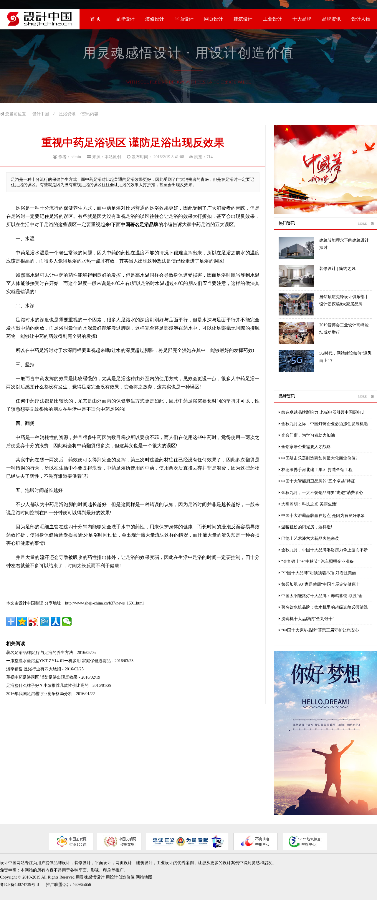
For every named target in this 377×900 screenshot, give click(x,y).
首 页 (95, 18)
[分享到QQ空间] (22, 621)
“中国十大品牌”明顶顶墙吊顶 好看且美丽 (318, 573)
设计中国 (40, 114)
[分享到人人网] (55, 621)
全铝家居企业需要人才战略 (305, 447)
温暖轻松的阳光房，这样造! (306, 527)
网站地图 (144, 877)
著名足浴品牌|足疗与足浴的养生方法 (39, 652)
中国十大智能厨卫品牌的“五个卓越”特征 (317, 481)
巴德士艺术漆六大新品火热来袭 (309, 538)
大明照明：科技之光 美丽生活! (309, 504)
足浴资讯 (67, 114)
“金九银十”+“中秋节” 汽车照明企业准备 (317, 561)
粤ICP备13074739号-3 (19, 884)
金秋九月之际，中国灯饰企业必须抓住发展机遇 (324, 424)
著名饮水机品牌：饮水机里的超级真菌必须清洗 (324, 607)
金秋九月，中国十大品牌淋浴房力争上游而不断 (324, 550)
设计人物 (360, 18)
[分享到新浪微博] (33, 621)
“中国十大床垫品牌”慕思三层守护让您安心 (319, 630)
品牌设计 (125, 18)
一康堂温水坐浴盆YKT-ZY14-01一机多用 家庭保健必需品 (58, 661)
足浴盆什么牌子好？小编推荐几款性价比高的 (47, 685)
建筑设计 (243, 18)
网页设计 (213, 18)
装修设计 (154, 18)
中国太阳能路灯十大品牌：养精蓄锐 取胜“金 (321, 596)
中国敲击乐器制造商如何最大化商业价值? (318, 458)
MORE (362, 223)
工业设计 (272, 18)
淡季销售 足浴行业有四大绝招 (33, 669)
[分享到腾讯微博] (44, 621)
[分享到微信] (67, 621)
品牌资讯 (331, 18)
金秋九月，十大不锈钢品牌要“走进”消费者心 (321, 492)
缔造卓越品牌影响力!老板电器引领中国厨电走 (322, 412)
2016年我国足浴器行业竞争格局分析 (39, 694)
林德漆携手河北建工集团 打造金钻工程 (316, 469)
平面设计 (184, 18)
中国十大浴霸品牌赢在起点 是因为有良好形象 (322, 515)
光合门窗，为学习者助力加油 (307, 435)
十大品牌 (301, 18)
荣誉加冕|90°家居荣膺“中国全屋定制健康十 (320, 584)
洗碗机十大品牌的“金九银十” (307, 619)
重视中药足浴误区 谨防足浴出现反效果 (41, 677)
